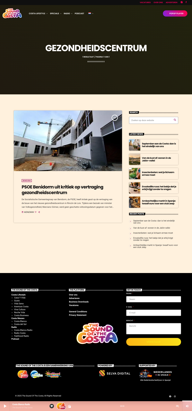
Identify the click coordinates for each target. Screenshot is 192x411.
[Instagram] (181, 2)
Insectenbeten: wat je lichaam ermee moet (158, 174)
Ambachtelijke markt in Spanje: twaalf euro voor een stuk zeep (159, 202)
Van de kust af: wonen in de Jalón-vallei (156, 159)
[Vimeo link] (12, 13)
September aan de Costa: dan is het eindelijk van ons (159, 145)
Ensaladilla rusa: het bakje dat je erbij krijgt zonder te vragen (159, 188)
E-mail (129, 307)
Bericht (130, 320)
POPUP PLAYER (175, 13)
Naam (129, 293)
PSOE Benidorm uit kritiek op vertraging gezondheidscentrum (62, 189)
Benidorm (27, 180)
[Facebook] (186, 2)
